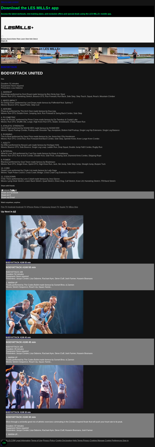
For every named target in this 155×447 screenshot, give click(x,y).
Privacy (86, 441)
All (14, 211)
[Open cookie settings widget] (4, 443)
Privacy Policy (49, 441)
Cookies (93, 441)
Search (9, 39)
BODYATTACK (9, 67)
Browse (4, 39)
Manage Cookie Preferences (110, 441)
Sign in (35, 39)
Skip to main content (9, 2)
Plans (18, 39)
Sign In (4, 41)
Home (14, 39)
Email (14, 190)
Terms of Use (36, 441)
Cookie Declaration (64, 441)
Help (31, 39)
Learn (23, 39)
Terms (80, 441)
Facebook (5, 190)
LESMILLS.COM (8, 441)
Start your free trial (9, 58)
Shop (27, 39)
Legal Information (23, 441)
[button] (2, 36)
